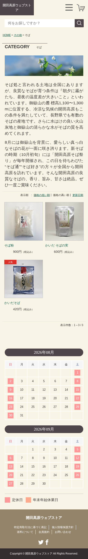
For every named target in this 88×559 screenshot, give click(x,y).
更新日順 (77, 195)
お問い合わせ (63, 532)
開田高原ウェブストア (17, 7)
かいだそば (12, 303)
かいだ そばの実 (56, 245)
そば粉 (9, 245)
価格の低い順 (42, 195)
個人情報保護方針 (63, 527)
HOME (7, 35)
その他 (18, 35)
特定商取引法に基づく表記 (30, 527)
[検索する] (79, 23)
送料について (25, 532)
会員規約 (44, 532)
